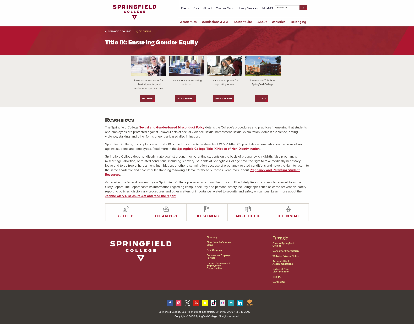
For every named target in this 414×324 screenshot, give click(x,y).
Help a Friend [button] (223, 98)
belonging (145, 31)
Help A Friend (207, 216)
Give (196, 8)
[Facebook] (170, 302)
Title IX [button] (261, 98)
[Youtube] (196, 302)
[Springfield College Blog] (249, 302)
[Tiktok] (213, 302)
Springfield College (119, 31)
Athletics (278, 21)
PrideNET (267, 8)
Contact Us (278, 282)
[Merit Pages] (231, 302)
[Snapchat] (205, 302)
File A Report (166, 216)
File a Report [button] (186, 98)
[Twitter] (187, 302)
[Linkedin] (240, 302)
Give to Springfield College (283, 244)
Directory (212, 237)
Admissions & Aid (215, 21)
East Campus (214, 250)
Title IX (276, 277)
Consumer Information (285, 251)
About (262, 21)
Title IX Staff (288, 216)
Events (185, 8)
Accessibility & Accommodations (282, 262)
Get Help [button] (147, 98)
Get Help (125, 216)
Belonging (298, 21)
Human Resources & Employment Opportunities (218, 265)
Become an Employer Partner (219, 256)
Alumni (207, 8)
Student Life (243, 21)
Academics (188, 21)
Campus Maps (225, 8)
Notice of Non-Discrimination (280, 270)
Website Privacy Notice (285, 256)
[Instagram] (178, 302)
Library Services (248, 8)
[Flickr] (222, 302)
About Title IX (248, 216)
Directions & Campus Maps (219, 243)
